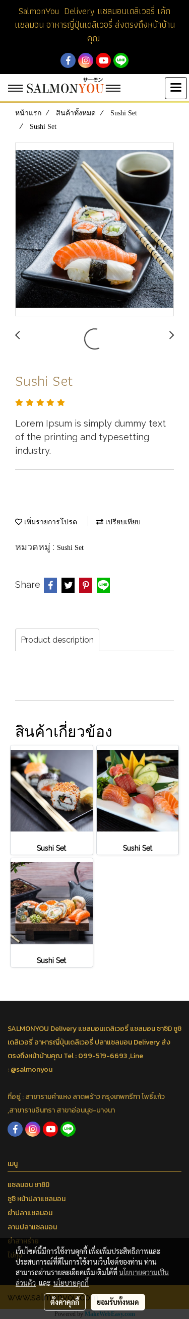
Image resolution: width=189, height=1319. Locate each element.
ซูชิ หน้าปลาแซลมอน (37, 1199)
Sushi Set (70, 547)
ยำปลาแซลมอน (30, 1213)
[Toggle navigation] (176, 88)
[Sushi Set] (94, 230)
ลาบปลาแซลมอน (32, 1227)
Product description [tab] (57, 640)
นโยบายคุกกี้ (71, 1282)
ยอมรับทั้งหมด (118, 1301)
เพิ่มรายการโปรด (49, 522)
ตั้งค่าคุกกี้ (64, 1301)
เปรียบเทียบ (122, 522)
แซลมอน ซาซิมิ (28, 1184)
